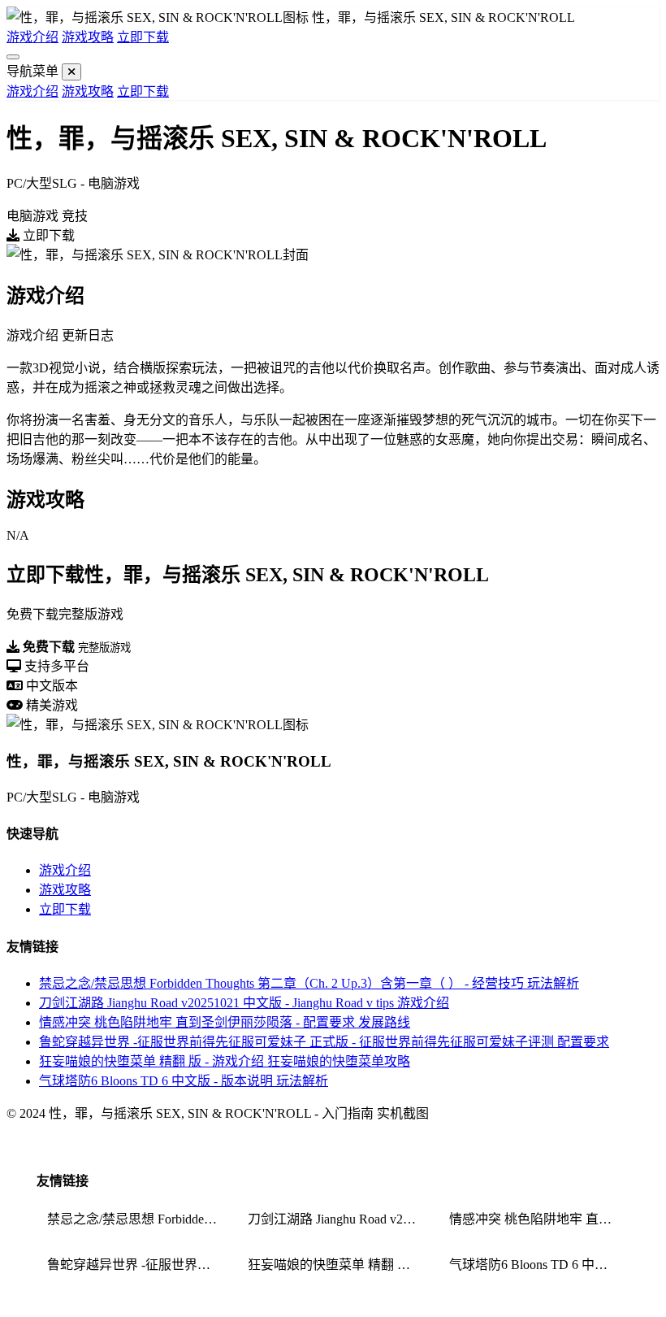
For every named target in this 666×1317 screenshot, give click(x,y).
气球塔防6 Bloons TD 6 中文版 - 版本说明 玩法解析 (183, 1081)
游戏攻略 (88, 37)
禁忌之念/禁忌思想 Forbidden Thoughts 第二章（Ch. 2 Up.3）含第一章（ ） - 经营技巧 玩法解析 (309, 983)
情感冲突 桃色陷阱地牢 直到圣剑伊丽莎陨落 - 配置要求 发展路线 (224, 1022)
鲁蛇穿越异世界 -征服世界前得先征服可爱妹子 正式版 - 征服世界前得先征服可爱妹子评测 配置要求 (324, 1042)
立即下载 (143, 37)
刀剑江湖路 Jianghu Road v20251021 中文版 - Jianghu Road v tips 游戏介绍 (244, 1003)
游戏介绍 (32, 37)
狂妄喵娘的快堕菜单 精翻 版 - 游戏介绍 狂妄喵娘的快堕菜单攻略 (224, 1061)
